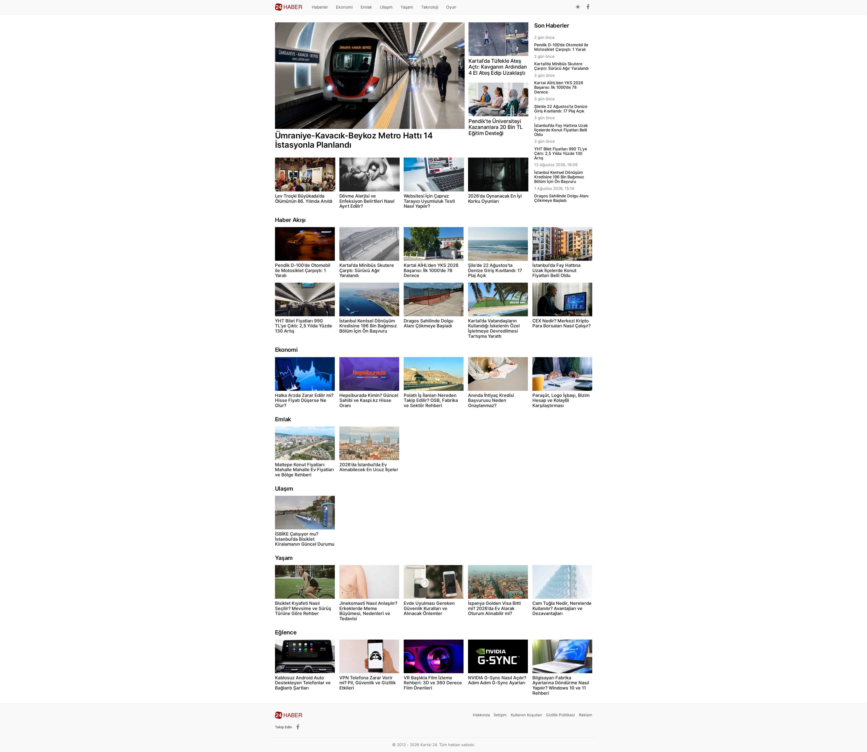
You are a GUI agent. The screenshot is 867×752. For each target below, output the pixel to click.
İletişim (500, 714)
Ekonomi (344, 7)
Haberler (320, 7)
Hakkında (481, 714)
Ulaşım (386, 7)
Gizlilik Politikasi (560, 714)
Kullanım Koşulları (526, 714)
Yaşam (407, 7)
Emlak (366, 7)
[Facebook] (588, 7)
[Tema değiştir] (578, 7)
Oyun (451, 7)
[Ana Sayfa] (288, 7)
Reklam (585, 714)
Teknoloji (429, 7)
